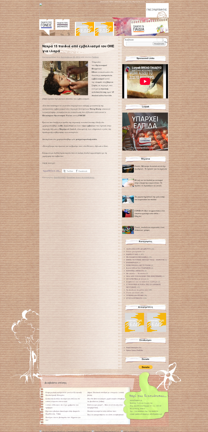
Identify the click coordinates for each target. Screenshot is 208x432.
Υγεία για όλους (133, 292)
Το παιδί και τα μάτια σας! (137, 290)
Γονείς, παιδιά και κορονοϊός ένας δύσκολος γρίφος (150, 228)
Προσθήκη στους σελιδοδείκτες (80, 177)
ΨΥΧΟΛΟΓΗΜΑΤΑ (134, 298)
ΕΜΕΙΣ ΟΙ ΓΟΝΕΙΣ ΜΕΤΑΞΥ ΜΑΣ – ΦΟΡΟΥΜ (145, 259)
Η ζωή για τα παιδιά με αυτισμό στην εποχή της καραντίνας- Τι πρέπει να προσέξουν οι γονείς (149, 183)
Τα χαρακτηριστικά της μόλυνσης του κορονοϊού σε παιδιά (150, 198)
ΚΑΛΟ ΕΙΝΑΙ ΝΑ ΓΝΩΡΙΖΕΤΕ (138, 268)
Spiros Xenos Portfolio (134, 350)
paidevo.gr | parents (54, 425)
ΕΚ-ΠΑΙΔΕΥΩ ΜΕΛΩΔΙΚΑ (137, 257)
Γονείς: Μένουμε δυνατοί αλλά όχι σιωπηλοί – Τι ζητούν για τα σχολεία (151, 167)
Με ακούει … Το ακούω (135, 273)
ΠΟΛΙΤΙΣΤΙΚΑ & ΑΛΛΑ (136, 279)
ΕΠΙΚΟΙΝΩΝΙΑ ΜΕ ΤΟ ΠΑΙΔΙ (138, 265)
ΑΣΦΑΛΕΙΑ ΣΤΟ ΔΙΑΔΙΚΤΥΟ (138, 248)
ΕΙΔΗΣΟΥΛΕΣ (60, 177)
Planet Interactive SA (133, 347)
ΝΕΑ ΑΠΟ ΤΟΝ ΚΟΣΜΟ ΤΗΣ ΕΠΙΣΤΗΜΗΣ (144, 276)
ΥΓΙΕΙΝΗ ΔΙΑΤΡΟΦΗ (134, 295)
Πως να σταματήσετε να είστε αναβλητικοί (105, 414)
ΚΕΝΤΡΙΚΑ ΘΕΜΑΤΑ (135, 270)
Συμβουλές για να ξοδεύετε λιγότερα (141, 281)
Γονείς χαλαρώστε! (134, 251)
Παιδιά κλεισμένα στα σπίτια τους (101, 411)
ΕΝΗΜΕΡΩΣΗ (132, 262)
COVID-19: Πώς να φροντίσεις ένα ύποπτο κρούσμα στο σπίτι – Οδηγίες (150, 213)
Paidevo (95, 57)
